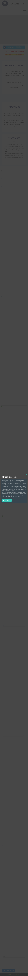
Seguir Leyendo (6, 500)
